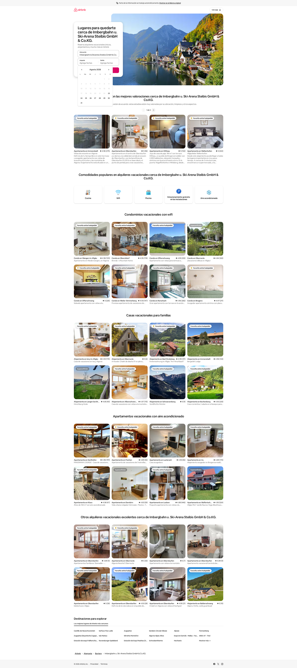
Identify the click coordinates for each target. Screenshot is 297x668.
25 (86, 98)
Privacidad (94, 664)
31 (81, 103)
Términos (103, 664)
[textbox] (88, 63)
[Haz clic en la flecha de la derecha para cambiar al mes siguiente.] (108, 69)
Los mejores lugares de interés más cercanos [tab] (91, 624)
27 (95, 98)
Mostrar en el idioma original (170, 3)
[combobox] (98, 54)
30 (109, 98)
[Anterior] (143, 110)
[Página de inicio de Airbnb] (80, 9)
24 (81, 98)
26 (90, 98)
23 (109, 93)
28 (100, 98)
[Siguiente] (153, 110)
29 (104, 98)
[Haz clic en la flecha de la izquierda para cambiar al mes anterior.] (82, 69)
